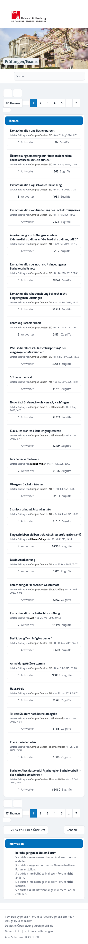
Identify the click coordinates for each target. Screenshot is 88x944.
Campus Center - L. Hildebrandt (47, 407)
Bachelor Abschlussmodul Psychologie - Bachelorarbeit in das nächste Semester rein (45, 772)
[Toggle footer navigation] (5, 906)
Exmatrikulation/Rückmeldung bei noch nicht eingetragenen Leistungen (38, 296)
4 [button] (54, 103)
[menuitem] (12, 931)
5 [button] (62, 103)
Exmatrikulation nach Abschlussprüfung (35, 613)
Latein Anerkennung (22, 560)
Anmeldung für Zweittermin (27, 663)
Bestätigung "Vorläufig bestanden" (31, 638)
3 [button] (47, 103)
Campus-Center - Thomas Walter (47, 746)
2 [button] (40, 103)
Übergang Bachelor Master (26, 484)
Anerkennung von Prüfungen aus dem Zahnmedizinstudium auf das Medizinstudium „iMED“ (44, 237)
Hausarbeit (17, 689)
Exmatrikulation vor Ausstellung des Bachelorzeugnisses (45, 210)
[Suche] (73, 76)
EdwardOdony (38, 539)
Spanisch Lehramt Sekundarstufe (30, 509)
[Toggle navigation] (83, 14)
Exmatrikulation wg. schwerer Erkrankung (36, 185)
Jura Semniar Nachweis (24, 459)
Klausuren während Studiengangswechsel (36, 431)
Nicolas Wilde (37, 463)
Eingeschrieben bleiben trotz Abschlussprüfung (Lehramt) (45, 534)
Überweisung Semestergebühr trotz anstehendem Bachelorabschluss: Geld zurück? (41, 158)
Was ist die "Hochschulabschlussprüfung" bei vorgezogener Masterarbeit (38, 350)
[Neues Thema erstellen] (7, 93)
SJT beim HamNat (21, 377)
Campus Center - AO (41, 244)
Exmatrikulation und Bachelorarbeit (32, 131)
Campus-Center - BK (41, 135)
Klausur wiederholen (23, 742)
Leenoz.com (25, 921)
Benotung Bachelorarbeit (25, 323)
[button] (7, 109)
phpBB (24, 917)
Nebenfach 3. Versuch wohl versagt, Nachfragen (39, 402)
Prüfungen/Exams (21, 61)
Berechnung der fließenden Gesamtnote (34, 585)
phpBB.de (47, 926)
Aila (32, 618)
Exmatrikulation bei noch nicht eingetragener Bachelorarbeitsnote (38, 266)
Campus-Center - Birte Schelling (47, 589)
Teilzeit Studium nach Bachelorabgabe (33, 714)
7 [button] (76, 103)
